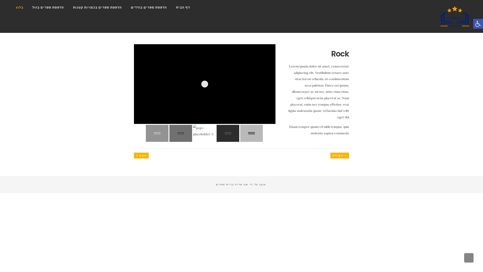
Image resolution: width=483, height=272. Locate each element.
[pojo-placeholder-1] (266, 115)
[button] (478, 24)
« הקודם (339, 155)
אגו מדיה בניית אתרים (232, 184)
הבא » (141, 155)
